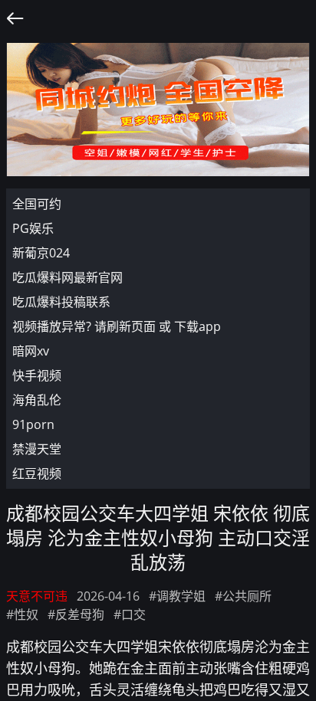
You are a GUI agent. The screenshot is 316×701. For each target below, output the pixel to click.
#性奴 (22, 614)
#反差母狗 (76, 614)
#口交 (130, 614)
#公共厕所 (243, 596)
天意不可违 (36, 596)
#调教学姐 (177, 596)
